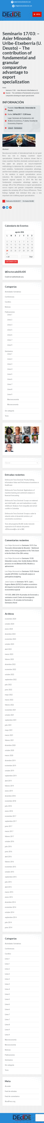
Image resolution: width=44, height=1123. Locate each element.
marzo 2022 (9, 700)
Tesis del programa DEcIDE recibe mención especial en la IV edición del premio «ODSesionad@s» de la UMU (19, 526)
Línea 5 (9, 330)
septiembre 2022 (10, 680)
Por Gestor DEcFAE (28, 201)
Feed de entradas (11, 1091)
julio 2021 (8, 725)
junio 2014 (8, 927)
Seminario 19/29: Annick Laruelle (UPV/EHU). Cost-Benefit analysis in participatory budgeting (22, 574)
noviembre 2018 (10, 801)
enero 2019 (9, 791)
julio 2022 (8, 685)
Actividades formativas (13, 292)
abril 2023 (8, 649)
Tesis (7, 416)
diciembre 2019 (10, 760)
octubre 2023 (9, 644)
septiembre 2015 (10, 877)
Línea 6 (10, 128)
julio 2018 (8, 806)
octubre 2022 (9, 674)
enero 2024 (9, 629)
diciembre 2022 (10, 664)
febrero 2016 (9, 862)
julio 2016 (8, 846)
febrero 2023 (9, 659)
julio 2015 (8, 882)
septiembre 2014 (10, 917)
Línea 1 (9, 315)
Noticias (8, 307)
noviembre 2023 (10, 639)
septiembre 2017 (10, 821)
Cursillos (8, 302)
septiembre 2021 (10, 720)
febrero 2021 (9, 740)
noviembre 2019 (10, 766)
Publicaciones (10, 312)
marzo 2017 (9, 831)
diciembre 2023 (10, 634)
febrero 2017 (9, 836)
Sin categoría (9, 411)
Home (4, 88)
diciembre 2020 (10, 745)
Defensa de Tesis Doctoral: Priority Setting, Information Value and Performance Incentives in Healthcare (22, 482)
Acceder (8, 1086)
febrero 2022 (9, 705)
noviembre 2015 (10, 867)
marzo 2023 (9, 654)
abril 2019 (8, 781)
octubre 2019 (9, 771)
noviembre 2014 (10, 907)
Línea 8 (9, 389)
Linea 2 (9, 359)
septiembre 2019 (10, 776)
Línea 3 (9, 325)
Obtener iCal (11, 261)
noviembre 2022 (10, 669)
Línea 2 (9, 320)
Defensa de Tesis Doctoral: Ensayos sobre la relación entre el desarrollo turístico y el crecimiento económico (20, 516)
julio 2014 (8, 922)
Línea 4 (9, 369)
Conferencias (9, 297)
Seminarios (18, 128)
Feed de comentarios (12, 1096)
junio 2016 (8, 852)
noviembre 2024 (10, 619)
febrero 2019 (9, 786)
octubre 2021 (9, 715)
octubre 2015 (9, 872)
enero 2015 (9, 897)
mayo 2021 (9, 730)
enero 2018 (9, 811)
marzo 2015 (9, 892)
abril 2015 (8, 887)
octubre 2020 (9, 750)
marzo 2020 (9, 755)
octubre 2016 (9, 841)
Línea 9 (9, 345)
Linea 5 (9, 374)
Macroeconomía (13, 399)
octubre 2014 (9, 912)
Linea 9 (9, 394)
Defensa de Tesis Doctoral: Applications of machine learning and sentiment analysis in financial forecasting (20, 492)
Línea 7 (9, 340)
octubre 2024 (9, 624)
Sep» (31, 257)
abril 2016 (8, 857)
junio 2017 (8, 826)
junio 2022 (8, 690)
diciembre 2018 (10, 796)
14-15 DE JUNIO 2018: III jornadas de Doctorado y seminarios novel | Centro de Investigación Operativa (22, 597)
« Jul (7, 257)
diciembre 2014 (10, 902)
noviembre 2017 (10, 816)
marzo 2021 (9, 735)
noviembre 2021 (10, 710)
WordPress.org (10, 1101)
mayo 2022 (9, 695)
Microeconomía (12, 404)
